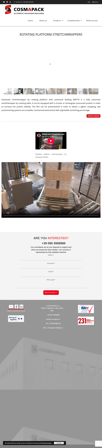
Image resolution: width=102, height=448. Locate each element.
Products (57, 20)
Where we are (92, 20)
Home (30, 20)
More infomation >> (51, 292)
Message (51, 280)
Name (51, 255)
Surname (51, 263)
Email (51, 272)
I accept (59, 443)
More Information (47, 443)
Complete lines (73, 20)
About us (43, 20)
